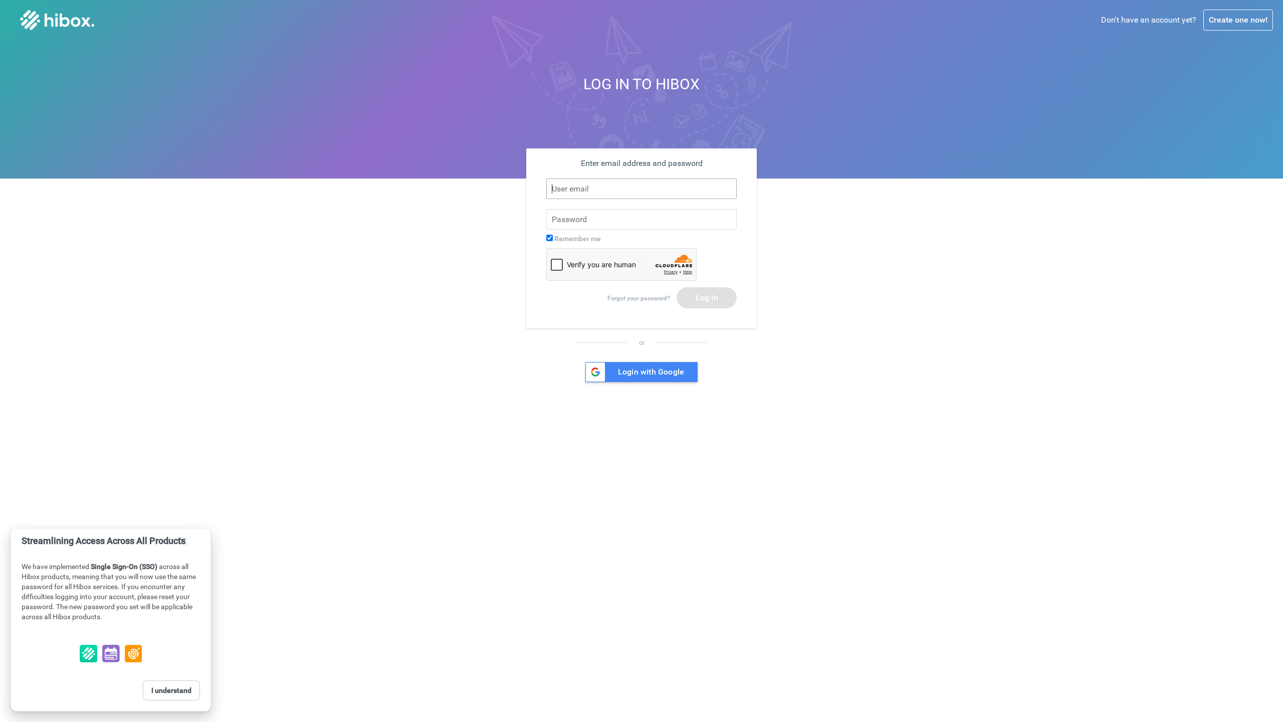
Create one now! (1238, 20)
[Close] (183, 541)
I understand (171, 690)
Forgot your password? (638, 298)
